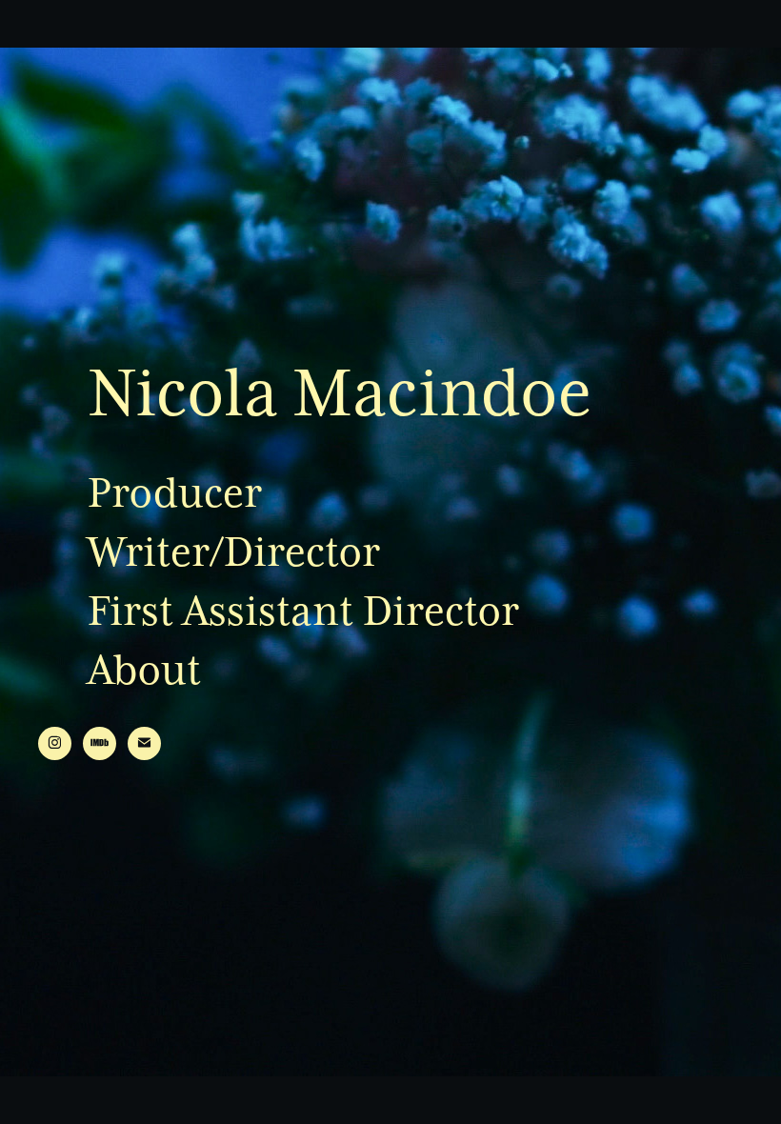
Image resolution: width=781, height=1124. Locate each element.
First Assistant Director (303, 611)
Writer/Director (234, 552)
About (144, 670)
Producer (175, 493)
